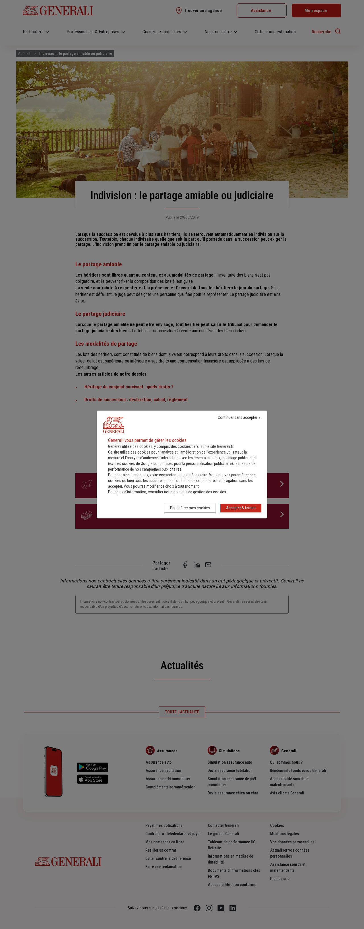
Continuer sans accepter (237, 417)
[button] (187, 492)
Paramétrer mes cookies (190, 508)
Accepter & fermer (241, 508)
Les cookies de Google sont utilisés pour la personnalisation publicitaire (173, 463)
